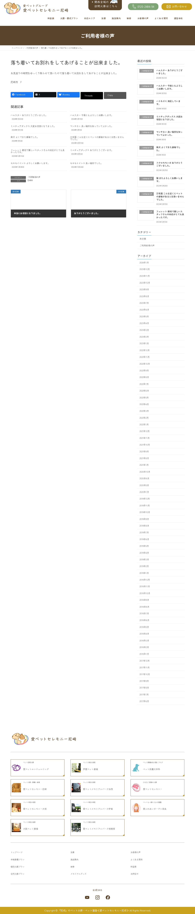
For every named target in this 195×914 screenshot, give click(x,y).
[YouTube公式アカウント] (87, 897)
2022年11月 (145, 357)
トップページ (17, 852)
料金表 (51, 18)
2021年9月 (144, 451)
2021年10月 (145, 444)
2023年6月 (144, 309)
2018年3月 (144, 640)
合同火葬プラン (18, 873)
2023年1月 (144, 343)
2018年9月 (144, 600)
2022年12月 (145, 350)
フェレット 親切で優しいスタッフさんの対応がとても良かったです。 (38, 151)
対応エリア (89, 18)
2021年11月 (145, 437)
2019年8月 (144, 525)
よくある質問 (161, 18)
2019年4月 (144, 552)
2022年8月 (144, 377)
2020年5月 (144, 485)
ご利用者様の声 (33, 177)
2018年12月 (145, 579)
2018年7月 (144, 613)
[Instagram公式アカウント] (97, 897)
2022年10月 (145, 363)
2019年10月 (145, 512)
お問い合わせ (179, 6)
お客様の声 (143, 18)
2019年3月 (144, 559)
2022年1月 (144, 424)
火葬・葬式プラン (69, 18)
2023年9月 (144, 289)
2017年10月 (145, 674)
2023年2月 (144, 336)
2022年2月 (144, 417)
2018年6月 (144, 620)
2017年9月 (144, 680)
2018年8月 (144, 606)
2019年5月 (144, 546)
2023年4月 (144, 323)
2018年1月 (144, 654)
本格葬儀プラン (18, 859)
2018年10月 (145, 593)
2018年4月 (144, 633)
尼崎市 (30, 180)
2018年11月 (145, 586)
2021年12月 (145, 431)
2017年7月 (144, 694)
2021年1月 (144, 465)
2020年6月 (144, 478)
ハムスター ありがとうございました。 (29, 115)
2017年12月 (145, 660)
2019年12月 (145, 498)
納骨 (129, 18)
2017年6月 (144, 701)
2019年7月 (144, 532)
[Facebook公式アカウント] (108, 897)
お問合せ (134, 873)
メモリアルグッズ (78, 873)
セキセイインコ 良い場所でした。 (86, 163)
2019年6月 (144, 539)
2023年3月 (144, 329)
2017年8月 (144, 687)
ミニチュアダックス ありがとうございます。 (91, 150)
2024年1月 (144, 262)
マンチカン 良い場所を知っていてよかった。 (91, 126)
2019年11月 (145, 505)
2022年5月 (144, 397)
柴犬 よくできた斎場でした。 (25, 137)
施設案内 (116, 18)
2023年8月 (144, 296)
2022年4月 (144, 404)
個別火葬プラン (18, 866)
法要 (103, 18)
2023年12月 (145, 269)
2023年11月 (145, 275)
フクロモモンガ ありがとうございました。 (169, 164)
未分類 (143, 238)
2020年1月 (144, 491)
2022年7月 (144, 383)
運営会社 (178, 18)
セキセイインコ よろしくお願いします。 (30, 163)
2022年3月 (144, 411)
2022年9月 (144, 370)
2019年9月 (144, 518)
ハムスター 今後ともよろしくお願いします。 (91, 115)
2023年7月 (144, 302)
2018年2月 (144, 647)
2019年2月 (144, 566)
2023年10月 (145, 282)
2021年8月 (144, 458)
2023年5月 (144, 316)
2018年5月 (144, 626)
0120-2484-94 (146, 6)
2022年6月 (144, 390)
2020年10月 (145, 471)
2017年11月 (145, 667)
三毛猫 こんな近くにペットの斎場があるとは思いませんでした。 (97, 138)
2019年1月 (144, 572)
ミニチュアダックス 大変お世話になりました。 (33, 126)
